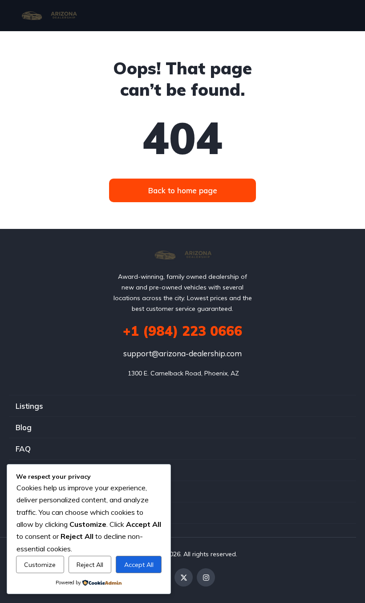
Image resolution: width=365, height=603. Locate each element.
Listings (29, 406)
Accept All (139, 565)
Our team (32, 470)
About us (32, 491)
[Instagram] (206, 577)
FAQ (23, 448)
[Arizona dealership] (49, 15)
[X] (183, 577)
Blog (24, 427)
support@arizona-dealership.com (182, 353)
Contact (30, 512)
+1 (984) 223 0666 (182, 330)
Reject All (90, 565)
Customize (40, 565)
